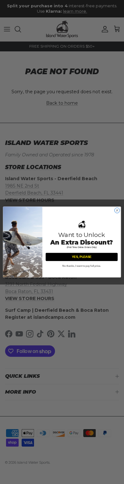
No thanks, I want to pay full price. (81, 266)
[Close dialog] (117, 210)
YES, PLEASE (81, 256)
